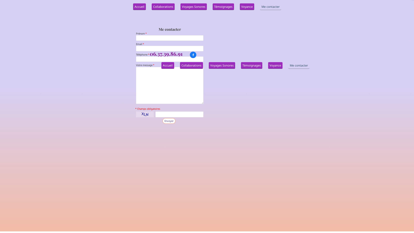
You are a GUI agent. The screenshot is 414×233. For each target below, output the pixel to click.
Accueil (139, 7)
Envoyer (169, 120)
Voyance (247, 7)
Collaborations (163, 7)
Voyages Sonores (193, 7)
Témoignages (223, 7)
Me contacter (270, 7)
